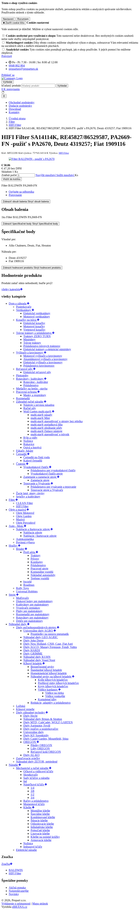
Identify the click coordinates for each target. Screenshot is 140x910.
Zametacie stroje (40, 480)
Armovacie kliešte (41, 840)
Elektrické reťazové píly (37, 372)
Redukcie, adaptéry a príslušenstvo (51, 702)
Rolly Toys (22, 588)
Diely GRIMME (32, 653)
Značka (5, 863)
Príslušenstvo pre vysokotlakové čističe (53, 470)
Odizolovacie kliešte (42, 823)
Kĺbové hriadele (32, 663)
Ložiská (20, 705)
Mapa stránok (40, 903)
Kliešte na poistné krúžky (45, 836)
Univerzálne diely (33, 732)
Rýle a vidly (30, 437)
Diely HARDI (31, 650)
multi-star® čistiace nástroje (46, 431)
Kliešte (27, 807)
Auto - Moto (16, 526)
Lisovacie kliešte (40, 833)
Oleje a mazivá (18, 509)
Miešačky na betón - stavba (31, 388)
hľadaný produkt (11, 85)
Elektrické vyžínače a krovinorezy (43, 362)
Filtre (12, 499)
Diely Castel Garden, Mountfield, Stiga (45, 738)
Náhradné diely (18, 624)
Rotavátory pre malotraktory (32, 617)
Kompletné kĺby (47, 699)
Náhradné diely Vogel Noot (39, 660)
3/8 (32, 791)
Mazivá (20, 519)
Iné (25, 781)
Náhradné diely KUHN (36, 656)
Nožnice (28, 440)
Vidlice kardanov (48, 689)
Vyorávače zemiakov (28, 607)
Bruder (20, 548)
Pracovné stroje (39, 568)
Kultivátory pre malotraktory (32, 604)
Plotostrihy (22, 375)
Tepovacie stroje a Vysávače (47, 490)
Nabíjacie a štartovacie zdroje (33, 529)
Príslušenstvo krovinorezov (39, 365)
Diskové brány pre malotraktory (34, 601)
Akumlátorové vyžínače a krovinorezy (45, 359)
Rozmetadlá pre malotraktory (32, 614)
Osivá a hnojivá (32, 447)
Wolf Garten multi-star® (37, 411)
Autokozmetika (25, 539)
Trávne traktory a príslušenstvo (34, 332)
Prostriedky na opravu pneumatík (50, 634)
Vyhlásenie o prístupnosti (15, 903)
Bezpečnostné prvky (42, 666)
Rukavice (28, 444)
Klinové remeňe (25, 709)
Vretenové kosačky (34, 329)
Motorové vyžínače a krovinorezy (42, 355)
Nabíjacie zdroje (32, 532)
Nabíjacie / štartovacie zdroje (40, 535)
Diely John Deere (33, 640)
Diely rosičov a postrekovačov (40, 728)
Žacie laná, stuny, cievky (30, 493)
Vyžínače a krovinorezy (30, 352)
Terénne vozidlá (40, 578)
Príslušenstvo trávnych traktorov (41, 346)
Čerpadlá (21, 454)
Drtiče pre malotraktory (29, 620)
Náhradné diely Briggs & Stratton (42, 719)
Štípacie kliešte (39, 820)
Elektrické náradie (26, 849)
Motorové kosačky (34, 326)
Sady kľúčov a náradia (36, 777)
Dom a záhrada (18, 303)
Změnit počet (9, 175)
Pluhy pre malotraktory (29, 611)
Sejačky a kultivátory (28, 496)
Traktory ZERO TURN (37, 336)
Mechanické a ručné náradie (32, 768)
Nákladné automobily (43, 575)
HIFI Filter (22, 506)
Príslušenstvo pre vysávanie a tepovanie (53, 486)
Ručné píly (29, 408)
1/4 (32, 787)
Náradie (14, 764)
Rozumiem (23, 19)
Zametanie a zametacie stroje (40, 476)
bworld (27, 581)
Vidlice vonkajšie (55, 696)
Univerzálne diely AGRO (38, 630)
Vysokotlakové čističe (36, 467)
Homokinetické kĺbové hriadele (49, 673)
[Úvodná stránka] (12, 78)
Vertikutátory (24, 310)
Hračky (13, 545)
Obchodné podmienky (21, 102)
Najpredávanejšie (19, 890)
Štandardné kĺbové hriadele (46, 670)
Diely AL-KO (31, 755)
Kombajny (37, 562)
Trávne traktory (32, 342)
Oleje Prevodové (25, 522)
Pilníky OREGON (41, 745)
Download (15, 109)
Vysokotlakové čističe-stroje (47, 473)
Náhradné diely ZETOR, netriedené (36, 761)
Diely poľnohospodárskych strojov (36, 627)
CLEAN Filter (24, 503)
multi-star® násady (41, 414)
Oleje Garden (24, 516)
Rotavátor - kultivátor (35, 382)
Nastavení (8, 19)
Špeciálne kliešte (40, 813)
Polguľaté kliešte (40, 830)
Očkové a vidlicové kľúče (38, 771)
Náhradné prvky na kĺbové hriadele (51, 676)
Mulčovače (22, 598)
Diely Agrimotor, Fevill (36, 725)
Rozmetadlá (23, 398)
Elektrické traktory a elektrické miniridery (47, 349)
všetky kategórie (10, 289)
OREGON (30, 741)
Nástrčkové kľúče (34, 784)
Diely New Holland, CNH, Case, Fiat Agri (48, 643)
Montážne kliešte (40, 810)
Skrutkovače (30, 774)
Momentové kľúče (34, 804)
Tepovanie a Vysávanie (37, 483)
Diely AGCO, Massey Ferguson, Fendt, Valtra (50, 647)
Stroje (12, 594)
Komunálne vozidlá (42, 571)
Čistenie (21, 463)
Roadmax (28, 584)
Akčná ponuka (17, 887)
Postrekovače (23, 306)
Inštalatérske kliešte (42, 827)
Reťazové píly (24, 368)
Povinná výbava (25, 542)
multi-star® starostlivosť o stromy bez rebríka (57, 421)
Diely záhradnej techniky (31, 712)
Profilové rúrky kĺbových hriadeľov (58, 683)
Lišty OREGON (40, 748)
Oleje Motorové (25, 512)
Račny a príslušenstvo (35, 800)
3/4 (32, 797)
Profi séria (29, 552)
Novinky (14, 894)
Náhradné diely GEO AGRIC (40, 637)
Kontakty (14, 112)
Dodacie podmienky (20, 105)
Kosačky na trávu (26, 319)
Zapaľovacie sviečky (28, 758)
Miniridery (29, 339)
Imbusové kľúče (32, 846)
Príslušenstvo (30, 385)
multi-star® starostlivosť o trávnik (50, 434)
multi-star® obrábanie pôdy (46, 427)
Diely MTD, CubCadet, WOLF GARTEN (48, 722)
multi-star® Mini (40, 418)
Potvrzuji (6, 56)
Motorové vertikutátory (36, 316)
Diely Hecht (30, 715)
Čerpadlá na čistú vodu (36, 457)
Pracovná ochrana (26, 391)
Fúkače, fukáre (24, 450)
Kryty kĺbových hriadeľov (53, 686)
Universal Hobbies (27, 591)
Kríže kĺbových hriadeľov (53, 679)
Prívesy (35, 558)
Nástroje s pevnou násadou (38, 404)
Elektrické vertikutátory (36, 313)
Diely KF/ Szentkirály (36, 735)
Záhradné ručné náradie (30, 401)
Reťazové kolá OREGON (46, 751)
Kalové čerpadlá (32, 460)
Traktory (35, 555)
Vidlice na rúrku (54, 692)
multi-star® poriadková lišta (47, 424)
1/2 (32, 794)
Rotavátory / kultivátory (30, 378)
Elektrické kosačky (34, 323)
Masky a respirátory (34, 395)
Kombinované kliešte (43, 817)
